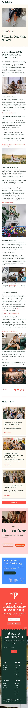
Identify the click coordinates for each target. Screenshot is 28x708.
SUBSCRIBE (20, 545)
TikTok (16, 685)
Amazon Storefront (5, 668)
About (4, 683)
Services (17, 671)
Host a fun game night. (7, 202)
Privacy (5, 687)
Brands (16, 669)
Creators (17, 676)
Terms (4, 689)
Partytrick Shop (6, 665)
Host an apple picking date (8, 112)
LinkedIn (17, 689)
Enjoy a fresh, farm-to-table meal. (10, 313)
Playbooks (17, 665)
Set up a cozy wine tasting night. (10, 331)
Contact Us (5, 685)
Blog (16, 674)
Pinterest (17, 692)
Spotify (16, 694)
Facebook (17, 687)
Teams (16, 667)
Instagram (17, 683)
